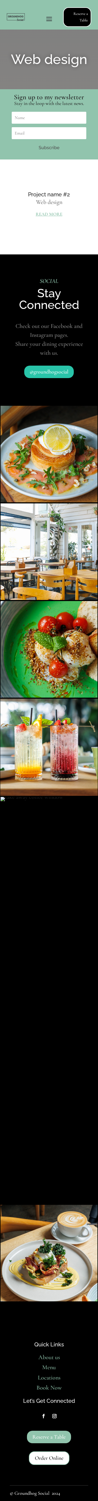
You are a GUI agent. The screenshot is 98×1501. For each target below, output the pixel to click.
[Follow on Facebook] (43, 1416)
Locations (49, 1377)
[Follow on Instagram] (54, 1416)
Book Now (49, 1387)
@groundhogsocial (49, 372)
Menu (49, 1367)
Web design (49, 202)
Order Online (49, 1458)
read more (49, 214)
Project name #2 (49, 194)
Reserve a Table (81, 17)
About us (49, 1357)
